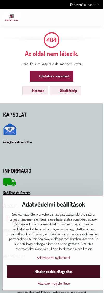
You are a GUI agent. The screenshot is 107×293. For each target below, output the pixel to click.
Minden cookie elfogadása (54, 271)
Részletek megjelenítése (53, 283)
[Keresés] (72, 17)
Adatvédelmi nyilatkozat (53, 257)
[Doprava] (9, 185)
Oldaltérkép (68, 90)
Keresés (37, 90)
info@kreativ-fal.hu (17, 142)
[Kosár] (84, 17)
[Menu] (97, 17)
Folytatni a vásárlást (53, 76)
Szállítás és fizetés (16, 192)
